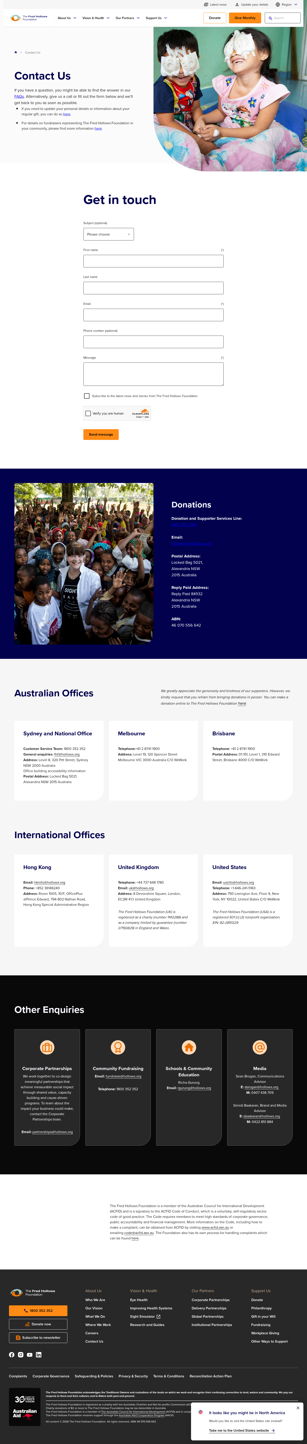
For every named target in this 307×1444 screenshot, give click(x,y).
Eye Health (139, 1299)
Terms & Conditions (168, 1376)
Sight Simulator (142, 1316)
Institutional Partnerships (212, 1324)
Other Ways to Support (269, 1341)
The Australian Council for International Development (133, 1411)
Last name (90, 277)
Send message (101, 434)
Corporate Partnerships (211, 1299)
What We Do (95, 1316)
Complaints (18, 1376)
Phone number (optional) (100, 330)
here (66, 113)
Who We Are (95, 1299)
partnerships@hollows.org (52, 1131)
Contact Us (94, 1341)
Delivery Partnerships (209, 1308)
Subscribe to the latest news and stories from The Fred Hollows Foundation (145, 396)
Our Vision (93, 1308)
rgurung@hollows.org (194, 1087)
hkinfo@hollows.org (49, 882)
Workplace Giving (265, 1333)
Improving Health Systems (151, 1308)
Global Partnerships (208, 1316)
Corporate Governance (51, 1376)
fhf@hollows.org (67, 754)
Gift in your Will (263, 1316)
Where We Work (98, 1324)
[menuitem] (67, 18)
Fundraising (260, 1324)
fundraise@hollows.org (123, 1076)
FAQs (19, 96)
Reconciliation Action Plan (211, 1376)
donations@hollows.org (191, 543)
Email (87, 303)
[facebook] (11, 1355)
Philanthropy (261, 1308)
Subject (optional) (95, 223)
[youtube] (29, 1355)
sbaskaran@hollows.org (261, 1116)
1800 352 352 (184, 524)
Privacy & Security (133, 1376)
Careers (91, 1333)
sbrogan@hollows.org (261, 1086)
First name (90, 250)
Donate (257, 1299)
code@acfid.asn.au (139, 1232)
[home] (15, 52)
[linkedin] (38, 1355)
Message (89, 357)
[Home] (29, 17)
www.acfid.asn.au (215, 1227)
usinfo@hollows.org (238, 882)
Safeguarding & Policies (94, 1376)
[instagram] (20, 1355)
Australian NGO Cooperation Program (141, 1415)
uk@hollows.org (141, 887)
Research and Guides (147, 1324)
